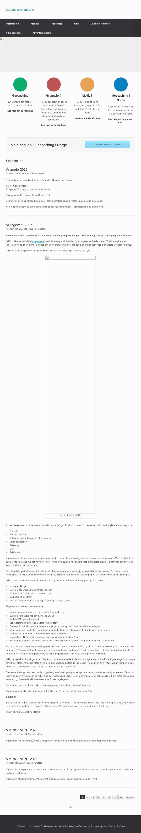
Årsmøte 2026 (17, 169)
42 (121, 797)
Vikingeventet (13, 32)
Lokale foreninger (100, 23)
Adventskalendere (41, 32)
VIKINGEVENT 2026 (21, 729)
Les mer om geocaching (20, 110)
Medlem (35, 23)
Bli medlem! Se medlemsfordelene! (107, 144)
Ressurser (56, 23)
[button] (136, 28)
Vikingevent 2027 (19, 224)
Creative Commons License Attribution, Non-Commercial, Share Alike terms (73, 826)
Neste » (130, 797)
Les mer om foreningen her (120, 120)
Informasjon (12, 23)
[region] (70, 54)
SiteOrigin (121, 826)
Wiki (76, 23)
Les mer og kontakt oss (53, 124)
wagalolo (42, 173)
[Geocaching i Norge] (20, 9)
